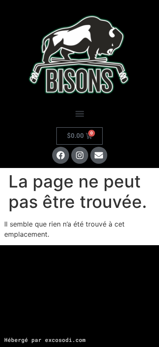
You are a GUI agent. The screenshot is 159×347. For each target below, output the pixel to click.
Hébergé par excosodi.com (45, 340)
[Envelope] (98, 155)
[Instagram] (79, 155)
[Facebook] (60, 155)
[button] (79, 114)
